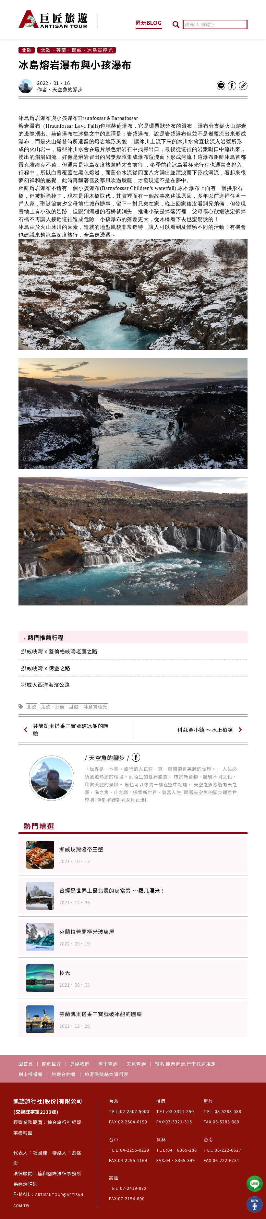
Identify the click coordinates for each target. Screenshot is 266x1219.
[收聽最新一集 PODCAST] (255, 1204)
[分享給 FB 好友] (232, 86)
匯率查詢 (108, 1064)
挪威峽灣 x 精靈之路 (45, 668)
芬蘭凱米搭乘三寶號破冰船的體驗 (71, 729)
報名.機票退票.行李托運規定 (185, 1064)
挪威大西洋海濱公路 (45, 684)
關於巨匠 (51, 1064)
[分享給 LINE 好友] (221, 86)
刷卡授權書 (30, 1074)
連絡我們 (80, 1064)
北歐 (31, 706)
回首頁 (25, 1064)
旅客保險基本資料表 (106, 1074)
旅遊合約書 (64, 1074)
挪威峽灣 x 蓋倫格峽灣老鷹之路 (59, 651)
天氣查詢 (136, 1064)
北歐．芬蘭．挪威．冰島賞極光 (74, 706)
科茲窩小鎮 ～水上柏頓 (205, 729)
